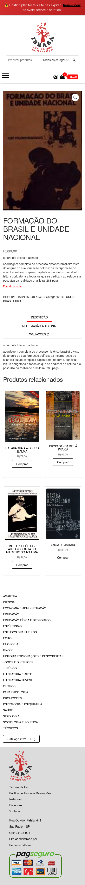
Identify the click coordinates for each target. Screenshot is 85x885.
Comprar (22, 464)
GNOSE (8, 650)
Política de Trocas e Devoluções (30, 793)
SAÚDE (8, 710)
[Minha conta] (55, 76)
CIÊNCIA (9, 602)
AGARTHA (10, 596)
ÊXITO (7, 638)
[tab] (42, 317)
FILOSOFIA (10, 644)
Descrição (39, 317)
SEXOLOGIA (11, 716)
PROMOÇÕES (12, 698)
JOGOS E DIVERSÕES (18, 662)
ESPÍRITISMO (12, 626)
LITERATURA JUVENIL (18, 680)
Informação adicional (39, 326)
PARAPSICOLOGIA (15, 692)
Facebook (15, 805)
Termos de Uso (19, 787)
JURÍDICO (10, 668)
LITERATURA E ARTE (17, 674)
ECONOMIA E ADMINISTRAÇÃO (24, 608)
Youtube (14, 811)
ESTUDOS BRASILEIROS (20, 632)
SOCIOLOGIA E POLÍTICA (20, 722)
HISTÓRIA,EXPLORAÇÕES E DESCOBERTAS (33, 656)
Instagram (15, 799)
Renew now (72, 5)
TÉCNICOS (10, 728)
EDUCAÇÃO (11, 614)
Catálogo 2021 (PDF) (21, 739)
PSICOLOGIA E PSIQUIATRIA (22, 704)
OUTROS (9, 686)
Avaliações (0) (39, 334)
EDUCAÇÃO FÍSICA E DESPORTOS (27, 620)
